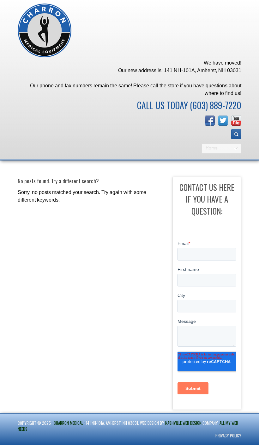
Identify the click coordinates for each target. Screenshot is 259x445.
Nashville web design (183, 423)
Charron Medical (68, 423)
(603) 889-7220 (215, 105)
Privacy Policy (228, 435)
